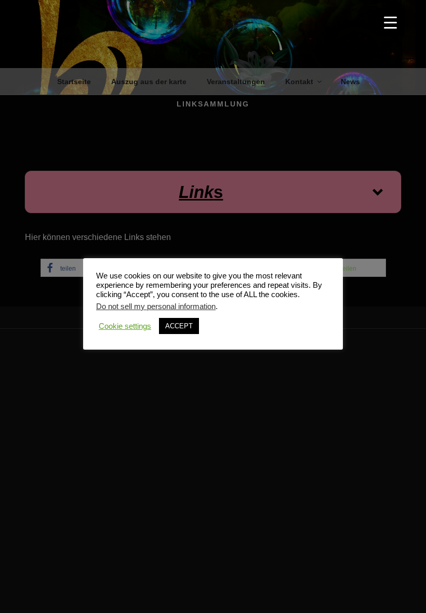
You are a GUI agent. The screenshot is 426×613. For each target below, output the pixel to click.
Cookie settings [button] (125, 326)
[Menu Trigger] (390, 22)
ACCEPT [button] (179, 326)
